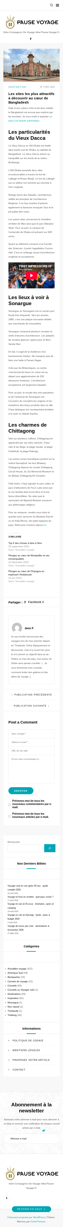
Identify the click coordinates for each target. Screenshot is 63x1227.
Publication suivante (30, 706)
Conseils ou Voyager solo (21, 989)
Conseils (12, 985)
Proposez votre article (31, 1060)
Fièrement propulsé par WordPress (26, 1217)
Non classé (13, 1006)
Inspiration (17, 87)
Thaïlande (13, 1011)
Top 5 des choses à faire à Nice (25, 543)
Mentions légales (26, 1050)
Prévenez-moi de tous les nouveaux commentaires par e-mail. (32, 804)
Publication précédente (33, 695)
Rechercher (14, 842)
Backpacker (14, 977)
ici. (46, 525)
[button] (51, 5)
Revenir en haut (29, 1209)
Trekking (12, 1015)
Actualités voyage (17, 968)
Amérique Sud (15, 972)
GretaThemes (38, 1221)
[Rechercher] (49, 848)
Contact (19, 1069)
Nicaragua (13, 1002)
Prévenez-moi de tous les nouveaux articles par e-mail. (30, 815)
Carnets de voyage (18, 981)
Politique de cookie (28, 1040)
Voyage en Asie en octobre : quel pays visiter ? (30, 897)
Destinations (14, 994)
